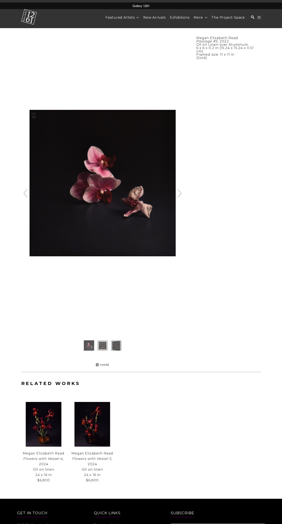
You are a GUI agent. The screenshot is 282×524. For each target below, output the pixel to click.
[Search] (253, 17)
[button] (122, 17)
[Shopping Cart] (259, 17)
